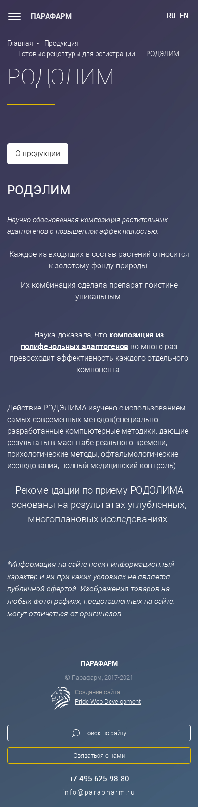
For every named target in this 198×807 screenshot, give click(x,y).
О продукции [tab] (37, 153)
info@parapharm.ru (99, 792)
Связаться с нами (99, 755)
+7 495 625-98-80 (99, 778)
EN (184, 16)
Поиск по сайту (104, 732)
